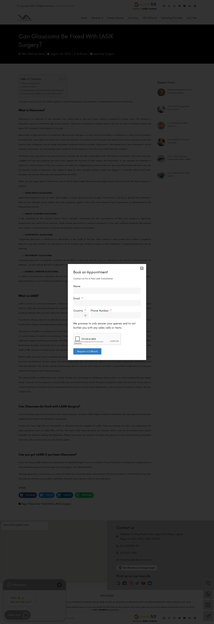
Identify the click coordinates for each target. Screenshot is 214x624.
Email (77, 298)
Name (76, 286)
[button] (142, 268)
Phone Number (100, 310)
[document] (107, 312)
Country (78, 310)
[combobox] (81, 315)
